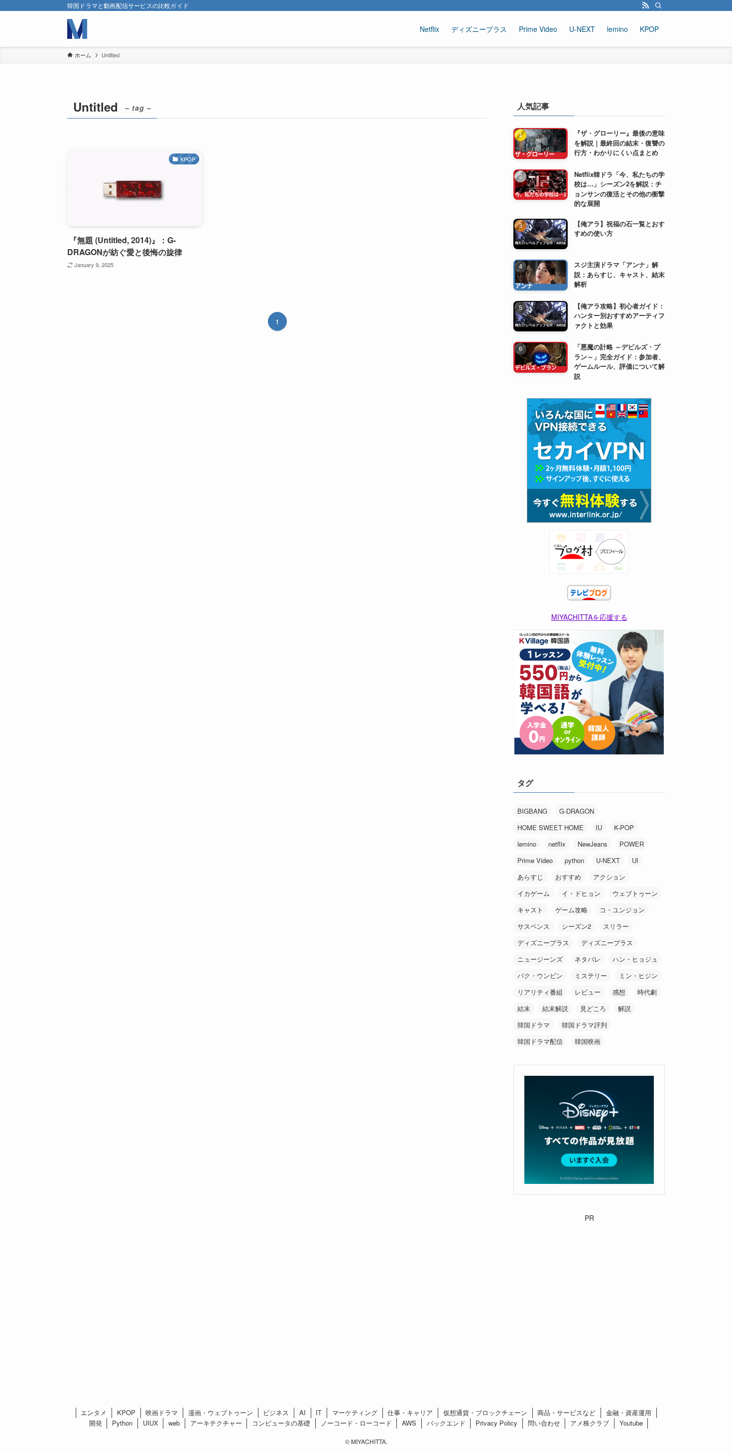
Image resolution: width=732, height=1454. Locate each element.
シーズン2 (576, 926)
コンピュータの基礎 (281, 1423)
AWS (409, 1423)
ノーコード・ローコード (356, 1423)
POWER (631, 844)
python (574, 860)
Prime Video (535, 860)
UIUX (150, 1423)
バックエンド (446, 1423)
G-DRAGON (576, 811)
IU (599, 827)
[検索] (658, 5)
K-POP (624, 827)
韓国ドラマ (533, 1024)
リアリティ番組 (540, 992)
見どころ (593, 1008)
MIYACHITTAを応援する (589, 617)
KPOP (126, 1412)
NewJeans (593, 844)
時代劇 (647, 992)
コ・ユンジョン (622, 909)
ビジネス (276, 1412)
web (174, 1423)
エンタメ (94, 1412)
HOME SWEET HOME (550, 827)
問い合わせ (544, 1423)
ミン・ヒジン (638, 975)
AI (302, 1412)
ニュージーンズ (540, 959)
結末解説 (555, 1008)
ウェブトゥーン (635, 893)
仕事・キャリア (410, 1412)
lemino (526, 844)
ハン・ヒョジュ (635, 959)
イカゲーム (533, 893)
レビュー (588, 992)
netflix (557, 844)
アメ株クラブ (589, 1423)
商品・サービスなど (566, 1412)
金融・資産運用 (628, 1412)
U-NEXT (608, 860)
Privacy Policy (496, 1423)
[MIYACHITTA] (77, 29)
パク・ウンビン (540, 975)
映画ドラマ (161, 1412)
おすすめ (568, 876)
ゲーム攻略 (571, 909)
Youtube (631, 1423)
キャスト (530, 909)
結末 (523, 1008)
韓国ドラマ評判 (584, 1024)
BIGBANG (532, 811)
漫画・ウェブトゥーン (220, 1412)
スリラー (616, 926)
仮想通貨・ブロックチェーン (485, 1412)
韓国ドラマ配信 (540, 1041)
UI (635, 860)
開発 (95, 1423)
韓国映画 (588, 1041)
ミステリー (591, 975)
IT (319, 1412)
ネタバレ (588, 959)
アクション (609, 876)
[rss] (645, 5)
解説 (624, 1008)
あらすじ (530, 876)
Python (122, 1423)
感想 (618, 992)
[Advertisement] (589, 1285)
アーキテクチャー (216, 1423)
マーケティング (354, 1412)
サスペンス (533, 926)
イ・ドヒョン (581, 893)
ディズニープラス (543, 942)
